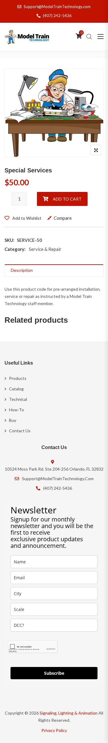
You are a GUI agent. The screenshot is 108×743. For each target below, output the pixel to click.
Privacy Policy (54, 730)
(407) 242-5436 (57, 15)
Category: (15, 249)
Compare (63, 218)
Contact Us (20, 430)
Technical (18, 399)
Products (17, 378)
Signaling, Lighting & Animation (69, 712)
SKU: (9, 240)
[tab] (54, 270)
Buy (12, 420)
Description (22, 270)
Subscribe (54, 673)
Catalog (16, 388)
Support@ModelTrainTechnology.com (57, 6)
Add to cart (67, 198)
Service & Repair (45, 249)
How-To (16, 409)
